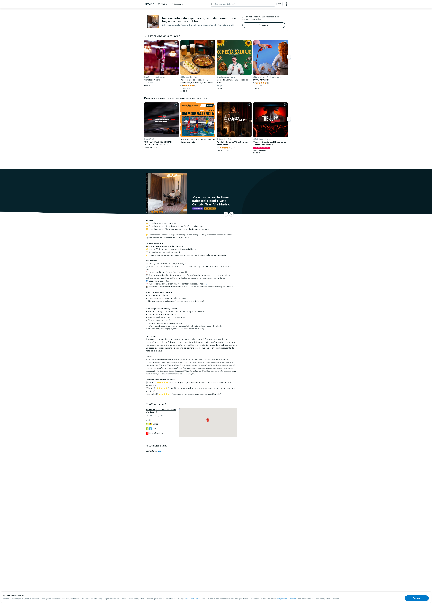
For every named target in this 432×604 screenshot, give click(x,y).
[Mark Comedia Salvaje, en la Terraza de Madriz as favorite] (248, 42)
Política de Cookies (192, 599)
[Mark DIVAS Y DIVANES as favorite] (285, 42)
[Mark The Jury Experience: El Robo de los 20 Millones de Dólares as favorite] (285, 104)
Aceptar (417, 598)
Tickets (263, 212)
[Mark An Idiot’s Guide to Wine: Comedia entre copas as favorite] (248, 104)
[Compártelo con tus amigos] (226, 214)
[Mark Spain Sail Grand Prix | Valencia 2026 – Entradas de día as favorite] (212, 104)
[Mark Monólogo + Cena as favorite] (175, 42)
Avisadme (263, 25)
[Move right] (289, 56)
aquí (205, 284)
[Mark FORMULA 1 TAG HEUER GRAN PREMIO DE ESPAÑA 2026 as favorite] (175, 104)
